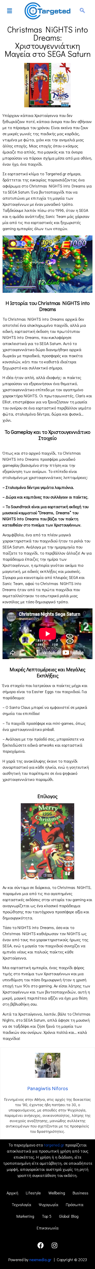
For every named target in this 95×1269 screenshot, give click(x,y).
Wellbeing (56, 1192)
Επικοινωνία (48, 1227)
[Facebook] (40, 1245)
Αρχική (12, 1192)
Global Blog (69, 1216)
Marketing (25, 1216)
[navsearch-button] (82, 11)
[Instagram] (54, 1245)
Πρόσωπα (74, 1204)
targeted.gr (54, 1144)
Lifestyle (33, 1192)
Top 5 (46, 1216)
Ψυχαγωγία (48, 1204)
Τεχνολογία (21, 1204)
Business (80, 1192)
